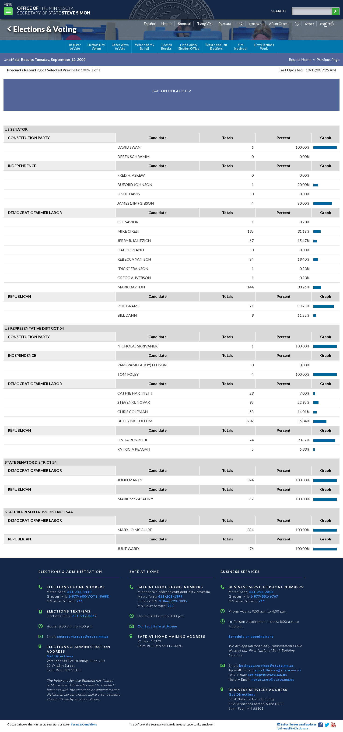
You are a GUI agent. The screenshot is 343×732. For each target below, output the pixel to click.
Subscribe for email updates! (298, 724)
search (278, 11)
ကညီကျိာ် (327, 24)
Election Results (166, 46)
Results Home (300, 59)
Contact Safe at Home (157, 626)
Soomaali (184, 24)
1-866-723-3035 (173, 601)
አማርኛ (309, 24)
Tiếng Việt (205, 24)
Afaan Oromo (279, 24)
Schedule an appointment (251, 636)
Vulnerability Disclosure (292, 728)
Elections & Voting (45, 29)
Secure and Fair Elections (216, 46)
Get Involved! (241, 46)
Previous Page (328, 59)
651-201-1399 (170, 596)
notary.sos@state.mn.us (272, 679)
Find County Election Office (188, 46)
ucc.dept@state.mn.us (267, 675)
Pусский (224, 24)
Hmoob (166, 24)
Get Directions (60, 656)
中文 (240, 24)
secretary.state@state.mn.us (82, 636)
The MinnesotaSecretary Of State (53, 10)
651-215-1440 (79, 592)
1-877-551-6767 (264, 596)
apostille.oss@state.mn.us (277, 670)
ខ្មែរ (297, 24)
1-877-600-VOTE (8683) (89, 596)
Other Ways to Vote (120, 46)
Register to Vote (75, 46)
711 (80, 601)
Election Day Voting (96, 46)
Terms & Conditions (84, 724)
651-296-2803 (261, 592)
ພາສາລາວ (256, 24)
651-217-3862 (84, 616)
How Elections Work (264, 46)
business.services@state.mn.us (266, 665)
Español (150, 24)
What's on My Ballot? (144, 46)
